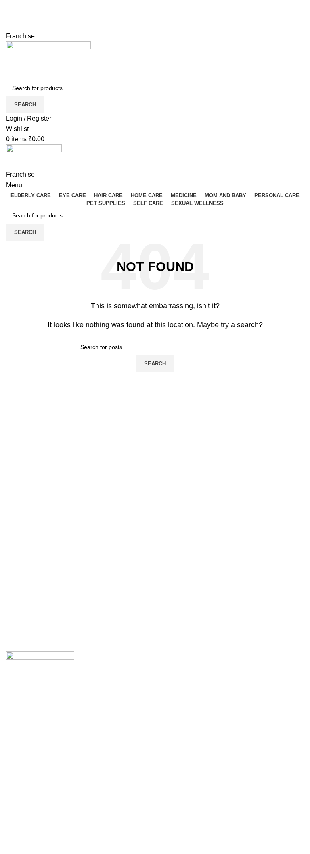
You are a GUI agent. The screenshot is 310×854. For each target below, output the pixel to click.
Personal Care (182, 702)
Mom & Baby (179, 688)
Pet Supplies (179, 733)
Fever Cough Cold (187, 672)
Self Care (174, 748)
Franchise (20, 36)
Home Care (177, 718)
